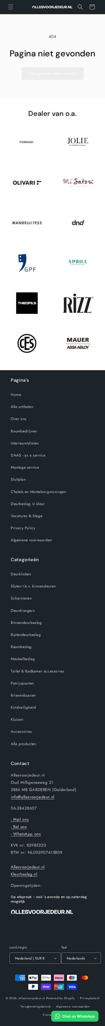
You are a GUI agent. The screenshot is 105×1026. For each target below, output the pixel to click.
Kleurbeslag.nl (24, 874)
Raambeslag (21, 646)
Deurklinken (21, 574)
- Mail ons (20, 819)
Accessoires (21, 731)
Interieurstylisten (25, 443)
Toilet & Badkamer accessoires (37, 671)
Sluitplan (18, 479)
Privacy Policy (23, 528)
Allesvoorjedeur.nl (28, 867)
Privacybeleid (89, 998)
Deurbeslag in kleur (28, 503)
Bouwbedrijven (24, 431)
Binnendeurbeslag (26, 622)
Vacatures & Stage (26, 515)
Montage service (25, 467)
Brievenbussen (23, 695)
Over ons (19, 418)
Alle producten (23, 743)
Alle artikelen (22, 406)
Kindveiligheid (23, 707)
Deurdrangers (23, 610)
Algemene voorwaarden (31, 540)
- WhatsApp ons (26, 834)
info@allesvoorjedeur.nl (32, 797)
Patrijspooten (22, 683)
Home (16, 394)
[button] (11, 7)
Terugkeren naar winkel (53, 73)
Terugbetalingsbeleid (35, 1006)
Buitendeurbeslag (26, 634)
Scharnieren (21, 598)
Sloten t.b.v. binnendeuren (33, 586)
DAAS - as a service (28, 455)
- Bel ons (19, 827)
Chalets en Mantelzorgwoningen (38, 491)
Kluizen (17, 719)
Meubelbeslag (23, 658)
